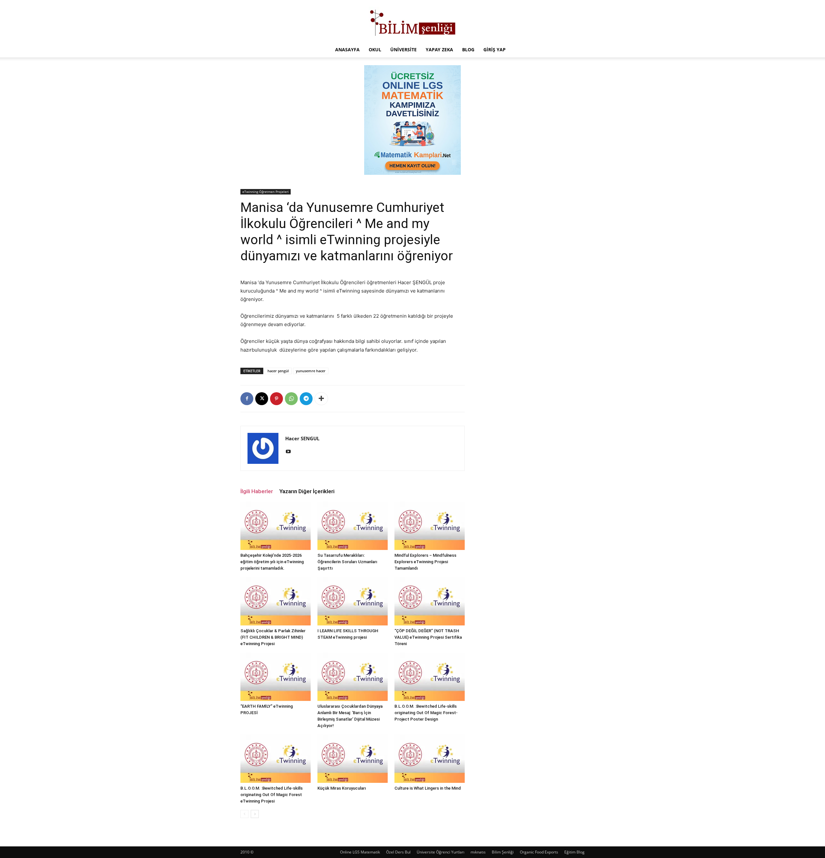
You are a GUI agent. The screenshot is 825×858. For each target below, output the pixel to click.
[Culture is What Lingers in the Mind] (429, 758)
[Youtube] (290, 452)
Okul (375, 49)
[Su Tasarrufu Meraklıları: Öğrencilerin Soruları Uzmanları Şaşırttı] (352, 526)
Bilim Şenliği (503, 852)
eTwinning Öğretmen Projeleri (265, 191)
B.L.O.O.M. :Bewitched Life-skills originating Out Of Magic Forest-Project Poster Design (426, 713)
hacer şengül (278, 370)
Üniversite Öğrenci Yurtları (440, 852)
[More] (321, 398)
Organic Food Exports (539, 852)
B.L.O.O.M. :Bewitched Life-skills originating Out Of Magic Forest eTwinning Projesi (271, 794)
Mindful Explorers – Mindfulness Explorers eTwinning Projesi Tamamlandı (425, 562)
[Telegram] (306, 398)
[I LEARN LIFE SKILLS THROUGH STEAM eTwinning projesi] (352, 601)
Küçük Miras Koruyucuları (341, 788)
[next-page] (255, 814)
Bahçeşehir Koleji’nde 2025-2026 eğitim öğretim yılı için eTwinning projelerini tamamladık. (272, 562)
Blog (468, 49)
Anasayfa (347, 49)
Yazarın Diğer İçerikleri (307, 491)
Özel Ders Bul (398, 852)
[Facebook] (246, 398)
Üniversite (403, 49)
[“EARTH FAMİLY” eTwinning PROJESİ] (275, 677)
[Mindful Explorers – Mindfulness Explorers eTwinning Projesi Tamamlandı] (429, 526)
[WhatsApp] (291, 398)
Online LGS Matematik (360, 852)
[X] (261, 398)
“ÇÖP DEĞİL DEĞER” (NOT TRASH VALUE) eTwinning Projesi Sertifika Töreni (428, 637)
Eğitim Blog (574, 852)
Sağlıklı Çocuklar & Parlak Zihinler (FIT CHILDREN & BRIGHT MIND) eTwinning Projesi (273, 637)
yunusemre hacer (310, 370)
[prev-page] (244, 814)
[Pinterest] (276, 398)
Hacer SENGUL (302, 438)
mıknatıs (478, 852)
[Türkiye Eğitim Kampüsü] (412, 21)
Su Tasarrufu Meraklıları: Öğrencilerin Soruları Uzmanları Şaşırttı (347, 562)
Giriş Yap (494, 49)
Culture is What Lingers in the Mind (427, 788)
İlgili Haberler (256, 491)
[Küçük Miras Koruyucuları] (352, 758)
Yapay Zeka (439, 49)
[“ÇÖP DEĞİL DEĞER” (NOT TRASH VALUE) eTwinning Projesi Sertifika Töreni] (429, 601)
